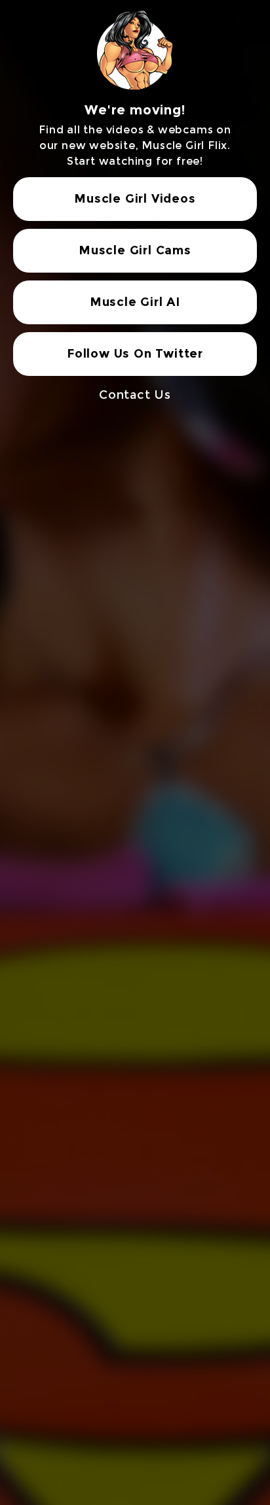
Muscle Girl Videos (134, 199)
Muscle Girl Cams (135, 250)
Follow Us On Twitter (135, 354)
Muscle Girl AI (135, 302)
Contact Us (135, 395)
